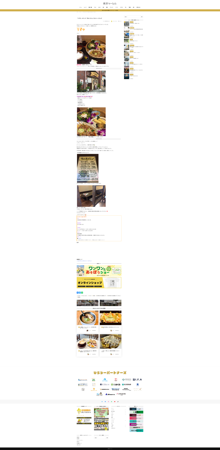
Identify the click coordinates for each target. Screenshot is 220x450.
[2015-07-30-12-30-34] (91, 49)
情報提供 (78, 437)
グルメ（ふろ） (84, 295)
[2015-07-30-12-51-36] (91, 195)
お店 (103, 7)
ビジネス (121, 7)
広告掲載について (79, 443)
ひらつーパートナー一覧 (80, 415)
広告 (133, 7)
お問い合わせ (138, 7)
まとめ (99, 7)
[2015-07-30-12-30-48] (91, 121)
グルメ (95, 7)
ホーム (81, 7)
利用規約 (78, 438)
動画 (107, 7)
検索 (141, 16)
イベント (116, 7)
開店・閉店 (90, 7)
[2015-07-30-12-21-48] (88, 167)
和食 (94, 295)
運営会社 (78, 441)
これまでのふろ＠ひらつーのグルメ (84, 260)
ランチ (90, 295)
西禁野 (79, 297)
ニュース (85, 7)
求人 (125, 7)
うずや (79, 295)
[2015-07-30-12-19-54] (91, 81)
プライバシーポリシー (80, 440)
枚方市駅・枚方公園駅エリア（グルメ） (114, 295)
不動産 (130, 7)
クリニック (111, 7)
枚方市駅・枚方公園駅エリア (101, 295)
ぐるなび (79, 238)
